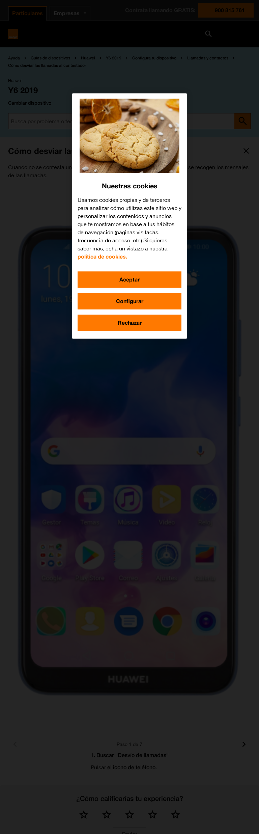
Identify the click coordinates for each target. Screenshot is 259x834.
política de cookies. (102, 256)
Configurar (129, 300)
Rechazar (130, 322)
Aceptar (129, 279)
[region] (129, 216)
